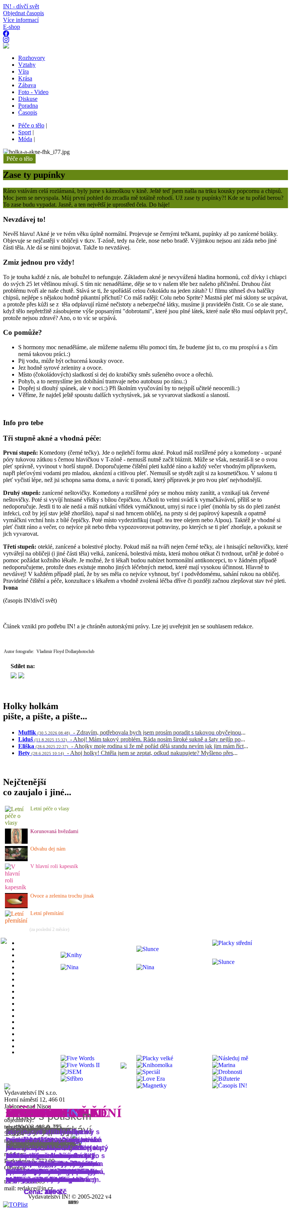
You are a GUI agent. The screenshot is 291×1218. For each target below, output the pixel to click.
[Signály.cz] (14, 676)
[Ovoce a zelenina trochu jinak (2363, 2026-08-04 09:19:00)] (16, 906)
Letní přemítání (47, 913)
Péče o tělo (19, 158)
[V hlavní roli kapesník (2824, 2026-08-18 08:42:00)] (16, 887)
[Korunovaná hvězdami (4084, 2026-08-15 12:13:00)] (16, 841)
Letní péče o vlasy (49, 808)
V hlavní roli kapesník (54, 866)
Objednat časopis (23, 13)
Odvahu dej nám (48, 849)
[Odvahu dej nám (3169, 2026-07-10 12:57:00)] (16, 859)
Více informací (21, 20)
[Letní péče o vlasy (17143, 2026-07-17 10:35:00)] (16, 822)
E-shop (11, 27)
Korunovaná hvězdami (54, 831)
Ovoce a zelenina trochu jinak (62, 896)
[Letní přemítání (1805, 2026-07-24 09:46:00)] (16, 920)
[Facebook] (21, 676)
